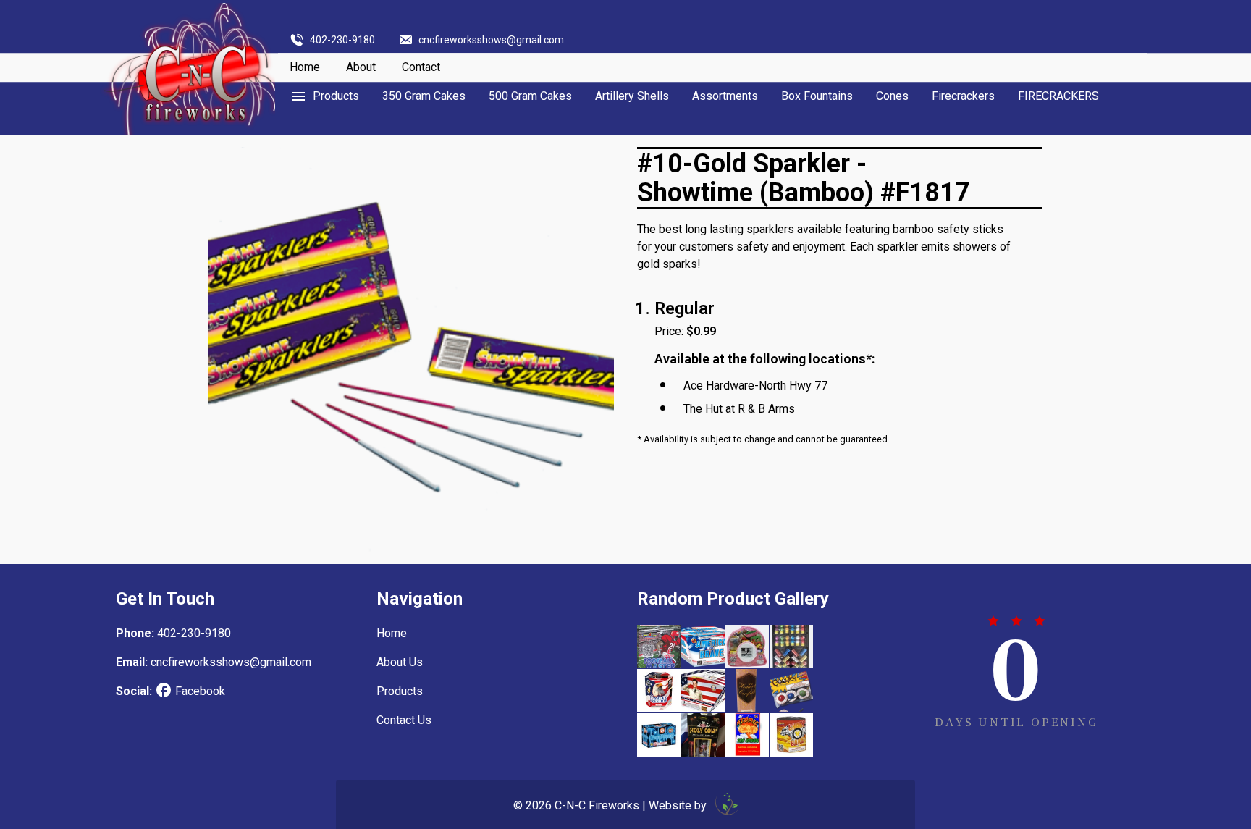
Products (399, 691)
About (361, 67)
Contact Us (403, 720)
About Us (399, 662)
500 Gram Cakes (530, 96)
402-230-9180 (342, 40)
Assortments (725, 96)
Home (305, 67)
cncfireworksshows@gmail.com (491, 40)
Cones (892, 96)
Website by (679, 805)
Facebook (200, 691)
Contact (421, 67)
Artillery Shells (632, 96)
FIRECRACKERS (1058, 96)
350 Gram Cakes (424, 96)
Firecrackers (963, 96)
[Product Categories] (324, 96)
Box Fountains (817, 96)
